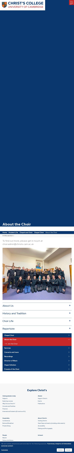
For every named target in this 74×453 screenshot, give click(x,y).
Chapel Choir (39, 232)
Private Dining (6, 426)
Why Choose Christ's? (9, 403)
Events (40, 401)
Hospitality (6, 418)
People (5, 435)
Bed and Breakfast (8, 423)
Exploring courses (8, 401)
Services (7, 348)
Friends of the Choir (11, 369)
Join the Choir (12, 344)
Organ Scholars (10, 365)
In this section (8, 236)
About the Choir (10, 340)
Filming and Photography (45, 428)
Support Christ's (42, 398)
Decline (60, 450)
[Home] (22, 5)
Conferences (6, 420)
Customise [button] (4, 450)
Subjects (5, 398)
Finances (5, 409)
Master (5, 438)
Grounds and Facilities (9, 406)
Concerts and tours (11, 352)
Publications (41, 403)
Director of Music (10, 361)
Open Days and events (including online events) (51, 423)
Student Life (13, 232)
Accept (68, 450)
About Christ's (42, 418)
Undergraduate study (9, 396)
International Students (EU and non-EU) (14, 411)
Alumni (40, 396)
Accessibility (41, 426)
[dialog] (37, 447)
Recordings (8, 356)
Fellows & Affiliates (8, 440)
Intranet (40, 435)
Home (5, 232)
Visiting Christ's (42, 420)
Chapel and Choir (26, 232)
